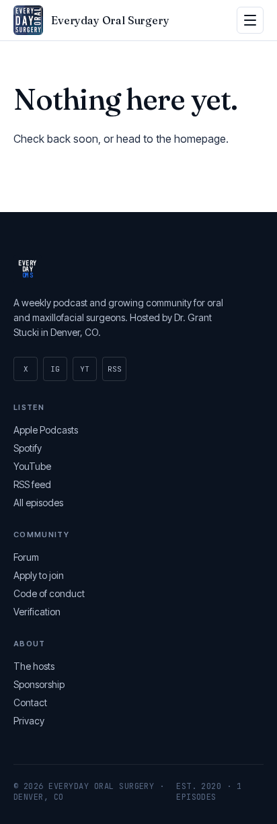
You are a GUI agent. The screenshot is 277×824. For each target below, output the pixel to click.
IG (55, 369)
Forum (26, 557)
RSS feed (32, 484)
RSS (115, 369)
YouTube (32, 466)
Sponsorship (39, 684)
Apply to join (38, 575)
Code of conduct (49, 593)
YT (84, 369)
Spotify (27, 448)
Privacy (28, 720)
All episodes (38, 502)
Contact (30, 702)
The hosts (33, 666)
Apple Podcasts (45, 430)
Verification (37, 611)
